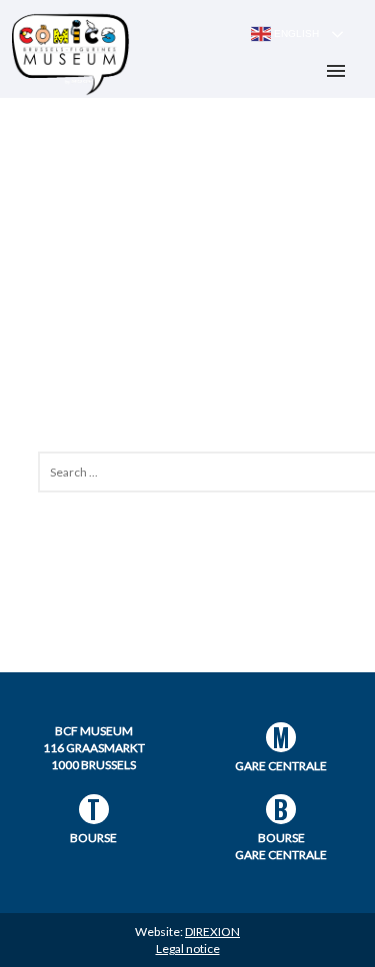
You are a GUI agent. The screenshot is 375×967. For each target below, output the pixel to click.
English (295, 33)
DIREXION (212, 931)
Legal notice (188, 948)
